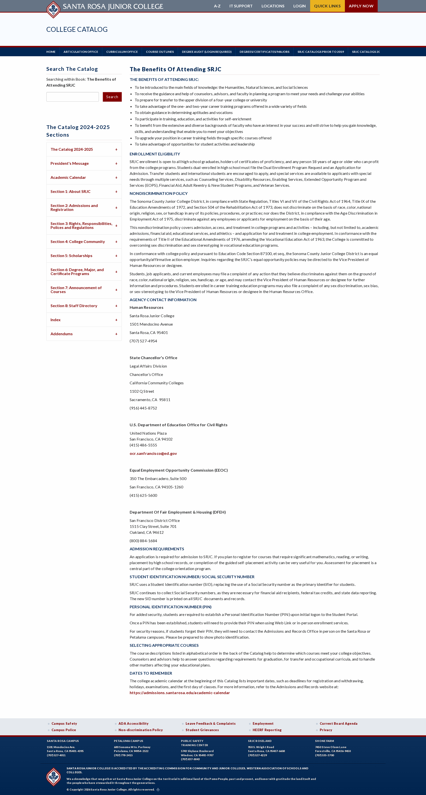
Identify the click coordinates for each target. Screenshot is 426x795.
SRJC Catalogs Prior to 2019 (321, 52)
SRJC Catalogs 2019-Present (375, 52)
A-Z (217, 6)
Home (50, 52)
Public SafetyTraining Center (194, 743)
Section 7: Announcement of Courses (76, 289)
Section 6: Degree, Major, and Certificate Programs (77, 271)
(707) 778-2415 (123, 755)
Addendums (62, 333)
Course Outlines (160, 52)
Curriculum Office (122, 52)
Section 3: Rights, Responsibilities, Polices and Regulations (81, 225)
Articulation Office (81, 52)
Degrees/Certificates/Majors (264, 52)
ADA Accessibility (134, 723)
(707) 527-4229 (257, 755)
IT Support (241, 6)
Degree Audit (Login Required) (206, 52)
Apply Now (361, 5)
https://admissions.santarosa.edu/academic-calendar (180, 692)
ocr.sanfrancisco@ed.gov (153, 453)
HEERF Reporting (267, 730)
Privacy (326, 730)
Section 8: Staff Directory (74, 305)
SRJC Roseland (260, 740)
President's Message (70, 163)
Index (56, 319)
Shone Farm (324, 740)
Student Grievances (202, 730)
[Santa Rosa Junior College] (105, 6)
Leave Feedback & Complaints (211, 723)
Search (112, 97)
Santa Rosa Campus (63, 740)
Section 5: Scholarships (71, 255)
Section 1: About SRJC (70, 191)
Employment (263, 723)
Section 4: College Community (78, 241)
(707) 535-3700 (324, 755)
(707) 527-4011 (56, 755)
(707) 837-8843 (190, 759)
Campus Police (64, 730)
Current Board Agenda (339, 723)
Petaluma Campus (128, 740)
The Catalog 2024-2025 (72, 149)
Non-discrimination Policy (141, 730)
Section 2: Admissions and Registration (74, 207)
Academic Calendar (68, 177)
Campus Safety (64, 723)
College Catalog (77, 29)
